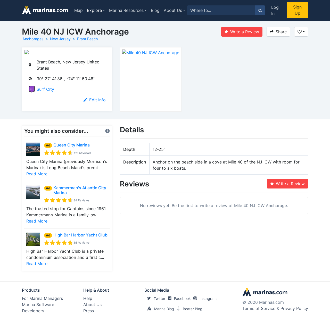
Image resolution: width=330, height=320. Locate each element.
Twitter (159, 298)
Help (87, 298)
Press (88, 310)
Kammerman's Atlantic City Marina (79, 190)
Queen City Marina (71, 144)
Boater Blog (192, 309)
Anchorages (33, 39)
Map (78, 10)
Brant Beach (87, 39)
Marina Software (38, 304)
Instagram (208, 298)
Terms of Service (258, 308)
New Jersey (60, 39)
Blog (155, 10)
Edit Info (97, 99)
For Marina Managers (42, 298)
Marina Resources (126, 10)
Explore (94, 10)
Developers (33, 310)
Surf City (45, 89)
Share (281, 31)
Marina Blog (164, 309)
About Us (173, 10)
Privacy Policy (294, 308)
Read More (36, 173)
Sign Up (297, 10)
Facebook (182, 298)
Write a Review (244, 31)
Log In (275, 10)
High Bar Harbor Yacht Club (80, 234)
